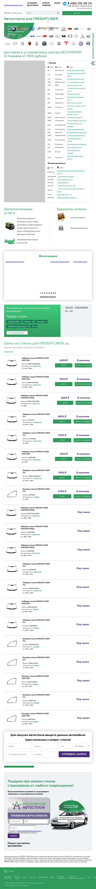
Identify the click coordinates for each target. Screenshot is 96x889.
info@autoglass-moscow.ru (13, 885)
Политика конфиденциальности (76, 877)
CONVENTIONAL (81, 307)
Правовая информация (61, 877)
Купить (63, 365)
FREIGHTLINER (8, 351)
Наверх (11, 871)
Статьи (89, 877)
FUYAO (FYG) (37, 366)
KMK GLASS (37, 422)
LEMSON (36, 497)
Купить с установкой (83, 365)
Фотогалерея (43, 877)
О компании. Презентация (93, 46)
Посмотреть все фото (48, 297)
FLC (71, 311)
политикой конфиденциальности (29, 831)
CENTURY (69, 307)
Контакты (77, 13)
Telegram (26, 885)
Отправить (13, 836)
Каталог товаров (46, 4)
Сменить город (17, 13)
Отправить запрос (74, 754)
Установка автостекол (8, 877)
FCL (66, 311)
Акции (57, 3)
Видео (52, 877)
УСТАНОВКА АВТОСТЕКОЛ (33, 4)
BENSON (35, 609)
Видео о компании (48, 27)
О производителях (16, 333)
